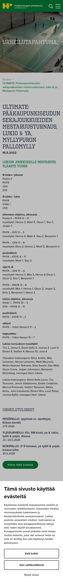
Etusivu (7, 79)
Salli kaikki (31, 553)
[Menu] (57, 6)
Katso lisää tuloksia (20, 465)
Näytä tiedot (31, 575)
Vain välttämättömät (31, 565)
